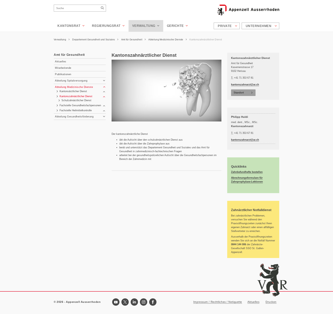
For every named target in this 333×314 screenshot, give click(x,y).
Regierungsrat (106, 25)
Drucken (271, 301)
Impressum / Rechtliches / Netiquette (217, 301)
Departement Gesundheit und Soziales (93, 39)
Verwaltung (144, 25)
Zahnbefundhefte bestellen (247, 172)
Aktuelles (253, 301)
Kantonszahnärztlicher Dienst (205, 39)
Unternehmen (259, 26)
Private (225, 26)
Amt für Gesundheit (132, 39)
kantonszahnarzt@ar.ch (245, 84)
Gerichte (176, 25)
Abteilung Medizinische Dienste (166, 39)
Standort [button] (239, 92)
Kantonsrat (69, 25)
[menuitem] (227, 26)
